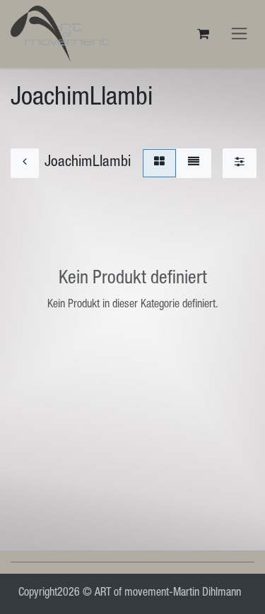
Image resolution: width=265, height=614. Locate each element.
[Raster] (159, 163)
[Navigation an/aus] (239, 33)
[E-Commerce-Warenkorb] (202, 33)
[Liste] (193, 163)
